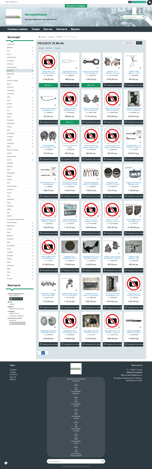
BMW (8, 147)
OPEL (8, 97)
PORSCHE (10, 87)
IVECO (9, 54)
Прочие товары (12, 81)
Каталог (51, 37)
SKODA (9, 107)
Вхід (130, 2)
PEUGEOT (59, 37)
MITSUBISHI (11, 133)
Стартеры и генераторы (15, 219)
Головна (43, 37)
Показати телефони (76, 6)
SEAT (8, 130)
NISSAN (9, 114)
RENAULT (10, 47)
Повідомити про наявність (71, 85)
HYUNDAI (10, 137)
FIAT (8, 51)
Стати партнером (18, 323)
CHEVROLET (11, 44)
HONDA (9, 140)
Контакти (61, 29)
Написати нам (17, 299)
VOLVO (9, 127)
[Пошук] (144, 16)
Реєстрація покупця (139, 2)
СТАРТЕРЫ (10, 61)
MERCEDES (10, 74)
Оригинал (48, 48)
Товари (35, 29)
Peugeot (58, 48)
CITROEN (10, 64)
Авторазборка (36, 14)
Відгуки (75, 29)
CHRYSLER (10, 143)
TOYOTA (9, 279)
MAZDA (9, 104)
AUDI (8, 100)
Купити (49, 85)
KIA (8, 110)
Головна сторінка (18, 29)
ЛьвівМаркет (13, 2)
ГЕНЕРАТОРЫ (11, 57)
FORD (9, 77)
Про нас (48, 29)
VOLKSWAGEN (12, 67)
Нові (138, 43)
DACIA (9, 84)
